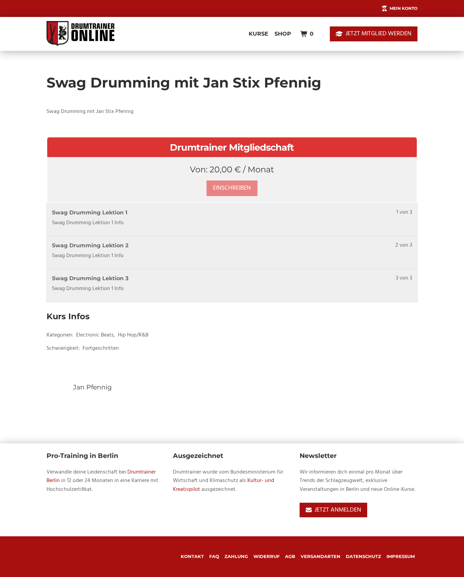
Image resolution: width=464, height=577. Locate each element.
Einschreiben (232, 188)
